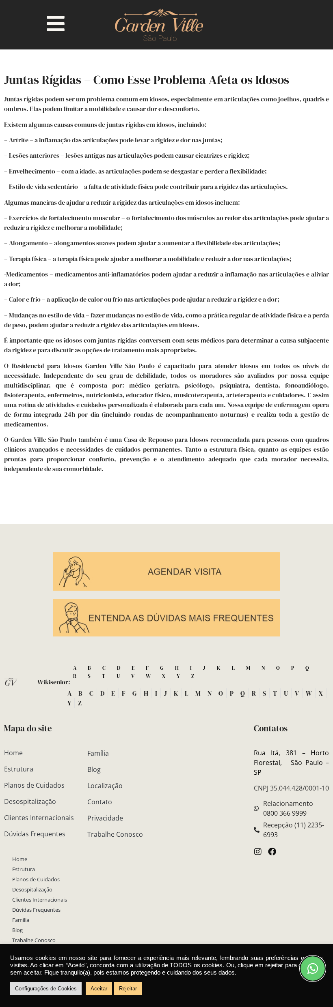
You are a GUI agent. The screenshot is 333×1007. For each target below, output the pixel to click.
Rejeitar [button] (128, 989)
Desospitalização (30, 801)
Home (13, 752)
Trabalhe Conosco (34, 940)
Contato (99, 801)
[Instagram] (258, 852)
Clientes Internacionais (39, 817)
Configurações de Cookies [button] (46, 989)
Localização (105, 785)
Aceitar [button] (99, 989)
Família (20, 919)
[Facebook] (272, 852)
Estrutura (18, 769)
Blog (17, 930)
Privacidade (105, 818)
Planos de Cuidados (34, 785)
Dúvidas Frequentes (34, 833)
